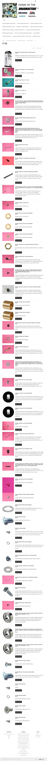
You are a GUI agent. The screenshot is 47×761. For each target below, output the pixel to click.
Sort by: (33, 48)
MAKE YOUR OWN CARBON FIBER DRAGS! (23, 33)
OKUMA (38, 734)
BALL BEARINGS (36, 33)
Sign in (26, 1)
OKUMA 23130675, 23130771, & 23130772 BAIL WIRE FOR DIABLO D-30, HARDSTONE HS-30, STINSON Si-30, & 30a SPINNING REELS (29, 187)
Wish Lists (22, 1)
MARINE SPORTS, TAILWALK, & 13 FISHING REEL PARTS (13, 29)
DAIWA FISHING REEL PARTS (36, 23)
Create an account (30, 1)
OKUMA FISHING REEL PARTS (23, 23)
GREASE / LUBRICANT (6, 36)
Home (3, 40)
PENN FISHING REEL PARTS (7, 33)
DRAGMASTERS (38, 735)
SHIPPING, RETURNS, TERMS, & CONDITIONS (22, 36)
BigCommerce (42, 759)
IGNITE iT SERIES (30, 40)
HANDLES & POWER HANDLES (23, 26)
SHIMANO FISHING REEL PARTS (8, 26)
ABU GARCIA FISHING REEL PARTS (33, 29)
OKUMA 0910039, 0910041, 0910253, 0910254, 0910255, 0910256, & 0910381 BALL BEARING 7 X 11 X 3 (29, 645)
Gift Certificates (18, 1)
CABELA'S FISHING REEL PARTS (36, 26)
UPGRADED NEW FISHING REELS (8, 23)
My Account (13, 1)
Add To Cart (18, 60)
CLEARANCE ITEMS (36, 36)
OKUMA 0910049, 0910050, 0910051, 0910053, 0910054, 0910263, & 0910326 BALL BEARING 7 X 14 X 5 (29, 614)
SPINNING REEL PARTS (21, 40)
